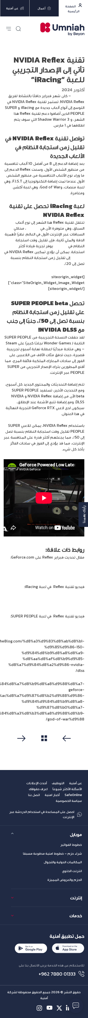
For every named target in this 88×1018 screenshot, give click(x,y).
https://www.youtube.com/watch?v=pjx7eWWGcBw (54, 601)
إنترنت (76, 897)
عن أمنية (75, 783)
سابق (65, 746)
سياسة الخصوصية (69, 800)
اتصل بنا (34, 794)
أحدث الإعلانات (36, 783)
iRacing (32, 228)
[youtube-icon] (49, 1008)
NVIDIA (78, 96)
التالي (23, 746)
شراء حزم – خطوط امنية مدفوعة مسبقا (52, 853)
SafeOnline (73, 794)
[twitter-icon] (59, 1008)
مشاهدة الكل (44, 746)
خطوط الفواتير (71, 844)
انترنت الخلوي (72, 871)
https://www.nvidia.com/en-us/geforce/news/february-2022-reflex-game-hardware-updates (48, 569)
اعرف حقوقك (38, 789)
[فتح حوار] (75, 1005)
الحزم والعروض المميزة (64, 879)
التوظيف (58, 783)
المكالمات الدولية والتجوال (63, 862)
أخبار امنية (52, 794)
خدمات (75, 915)
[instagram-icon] (40, 1008)
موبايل (76, 834)
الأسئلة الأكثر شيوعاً (67, 789)
